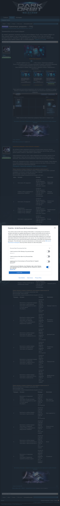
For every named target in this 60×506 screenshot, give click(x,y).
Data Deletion (22, 277)
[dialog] (30, 253)
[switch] (48, 251)
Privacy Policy (38, 277)
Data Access (30, 277)
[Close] (55, 228)
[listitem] (30, 248)
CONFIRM (19, 272)
